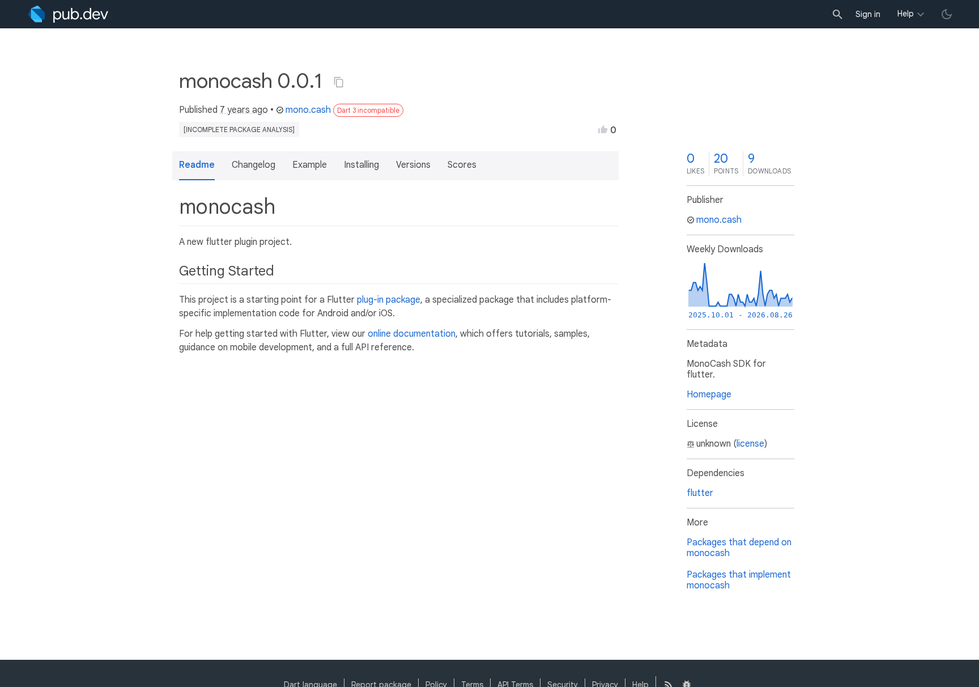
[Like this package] (603, 129)
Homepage (709, 394)
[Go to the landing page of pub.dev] (68, 14)
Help (905, 14)
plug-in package (388, 300)
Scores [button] (462, 165)
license (750, 443)
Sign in (867, 14)
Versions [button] (413, 165)
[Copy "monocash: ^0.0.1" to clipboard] (338, 82)
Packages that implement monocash (739, 580)
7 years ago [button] (244, 110)
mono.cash (308, 110)
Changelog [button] (253, 165)
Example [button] (309, 165)
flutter (700, 493)
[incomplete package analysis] (239, 129)
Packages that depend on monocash (739, 548)
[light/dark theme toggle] (947, 14)
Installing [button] (361, 165)
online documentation (412, 334)
